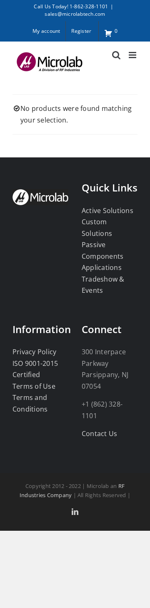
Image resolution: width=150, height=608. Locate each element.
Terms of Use (33, 386)
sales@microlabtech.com (75, 13)
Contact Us (99, 433)
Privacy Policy (34, 351)
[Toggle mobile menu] (133, 55)
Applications (102, 267)
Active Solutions (107, 210)
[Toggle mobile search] (116, 55)
